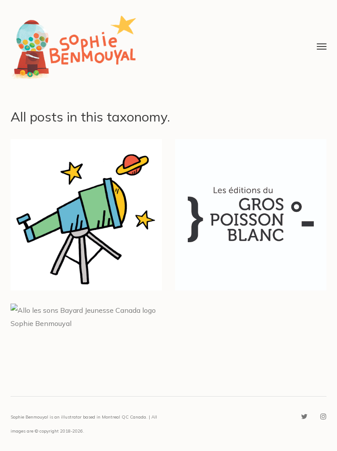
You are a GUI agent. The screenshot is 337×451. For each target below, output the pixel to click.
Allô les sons (86, 322)
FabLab (86, 207)
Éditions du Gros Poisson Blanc (251, 207)
